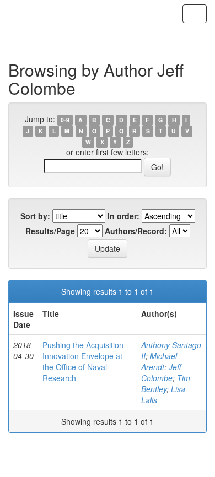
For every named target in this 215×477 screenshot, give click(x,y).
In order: (123, 215)
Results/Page (50, 230)
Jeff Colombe (161, 372)
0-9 (65, 120)
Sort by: (35, 215)
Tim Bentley (165, 383)
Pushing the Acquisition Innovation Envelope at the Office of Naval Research (82, 361)
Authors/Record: (136, 230)
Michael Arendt (159, 361)
